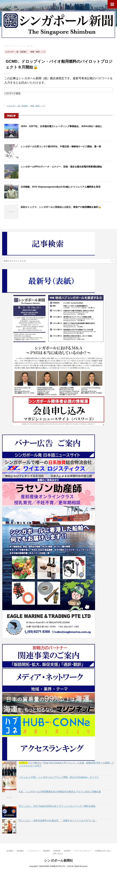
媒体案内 (20, 851)
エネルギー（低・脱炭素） (18, 106)
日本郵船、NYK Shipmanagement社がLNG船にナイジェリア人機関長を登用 (60, 187)
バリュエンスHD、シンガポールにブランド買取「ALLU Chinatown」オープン (59, 777)
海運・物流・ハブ (37, 106)
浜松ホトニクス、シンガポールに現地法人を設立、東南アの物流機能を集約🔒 (61, 207)
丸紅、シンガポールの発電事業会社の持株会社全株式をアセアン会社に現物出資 (60, 791)
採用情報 (56, 851)
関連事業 (46, 851)
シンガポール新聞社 (58, 860)
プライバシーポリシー (82, 851)
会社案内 (10, 851)
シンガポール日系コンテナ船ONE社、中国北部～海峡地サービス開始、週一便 (61, 146)
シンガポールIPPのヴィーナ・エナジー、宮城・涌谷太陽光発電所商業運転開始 (61, 166)
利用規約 (67, 851)
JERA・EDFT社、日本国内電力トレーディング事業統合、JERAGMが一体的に (61, 126)
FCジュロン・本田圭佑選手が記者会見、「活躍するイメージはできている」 (58, 820)
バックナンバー (33, 851)
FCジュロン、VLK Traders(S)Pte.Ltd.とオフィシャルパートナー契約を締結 (57, 806)
